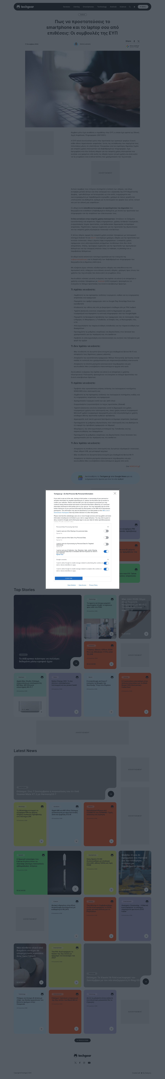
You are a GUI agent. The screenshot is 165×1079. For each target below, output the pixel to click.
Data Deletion (72, 585)
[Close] (115, 494)
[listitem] (82, 527)
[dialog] (82, 539)
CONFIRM (68, 578)
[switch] (106, 531)
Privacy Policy (93, 585)
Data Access (82, 585)
